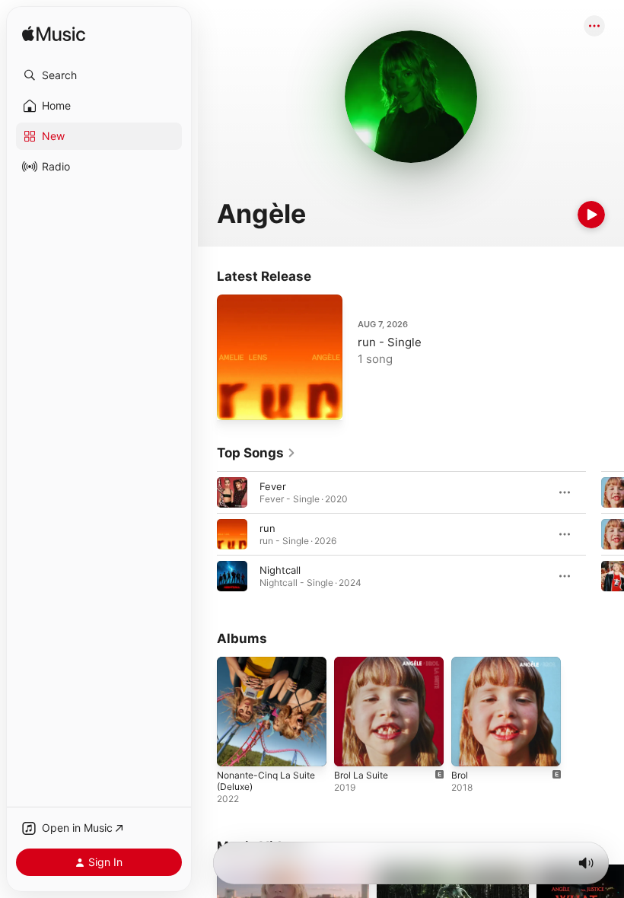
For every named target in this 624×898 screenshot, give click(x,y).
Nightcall (280, 570)
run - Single (390, 342)
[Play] (591, 214)
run (267, 528)
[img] (53, 34)
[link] (256, 452)
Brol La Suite (361, 775)
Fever (272, 486)
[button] (99, 75)
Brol (459, 775)
